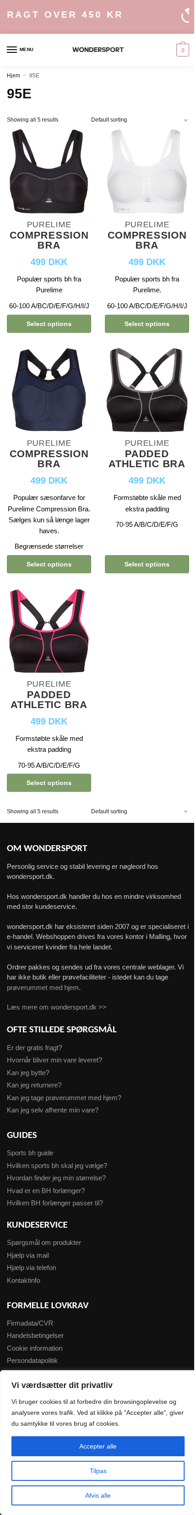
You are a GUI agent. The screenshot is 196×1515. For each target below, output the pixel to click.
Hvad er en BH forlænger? (46, 1190)
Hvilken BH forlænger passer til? (55, 1203)
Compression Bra (49, 240)
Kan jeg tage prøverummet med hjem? (64, 1098)
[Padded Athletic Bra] (147, 391)
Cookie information (34, 1348)
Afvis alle (98, 1495)
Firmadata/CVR (30, 1323)
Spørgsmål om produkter (44, 1242)
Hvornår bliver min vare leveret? (54, 1060)
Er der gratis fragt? (34, 1047)
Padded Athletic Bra (146, 459)
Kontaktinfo (23, 1280)
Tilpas (98, 1470)
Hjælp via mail (28, 1255)
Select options (49, 323)
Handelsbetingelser (35, 1335)
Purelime (49, 224)
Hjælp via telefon (31, 1267)
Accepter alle (98, 1446)
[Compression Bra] (49, 172)
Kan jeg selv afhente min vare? (52, 1110)
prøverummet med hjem (43, 987)
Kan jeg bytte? (28, 1072)
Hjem (13, 75)
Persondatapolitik (32, 1360)
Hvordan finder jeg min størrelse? (56, 1178)
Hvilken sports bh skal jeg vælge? (57, 1165)
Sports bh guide (30, 1153)
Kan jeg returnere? (34, 1085)
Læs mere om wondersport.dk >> (57, 1007)
